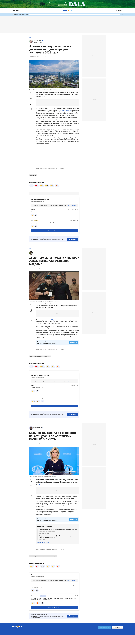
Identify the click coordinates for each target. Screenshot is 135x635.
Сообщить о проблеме (104, 627)
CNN (43, 96)
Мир (30, 37)
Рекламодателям (117, 627)
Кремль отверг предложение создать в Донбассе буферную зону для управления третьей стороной (58, 530)
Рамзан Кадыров (38, 356)
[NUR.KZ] (67, 10)
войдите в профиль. (71, 205)
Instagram (73, 239)
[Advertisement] (67, 25)
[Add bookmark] (31, 109)
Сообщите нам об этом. (58, 168)
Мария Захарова (52, 556)
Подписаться (73, 342)
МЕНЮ (17, 10)
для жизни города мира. (68, 146)
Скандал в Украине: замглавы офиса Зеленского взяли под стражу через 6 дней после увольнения (58, 536)
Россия (31, 356)
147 (43, 366)
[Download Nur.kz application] (67, 4)
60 (32, 566)
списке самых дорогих (64, 110)
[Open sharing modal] (31, 104)
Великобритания (43, 556)
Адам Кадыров (47, 356)
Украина (36, 556)
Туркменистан (33, 175)
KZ (112, 10)
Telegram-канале (56, 320)
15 (43, 566)
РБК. (39, 484)
